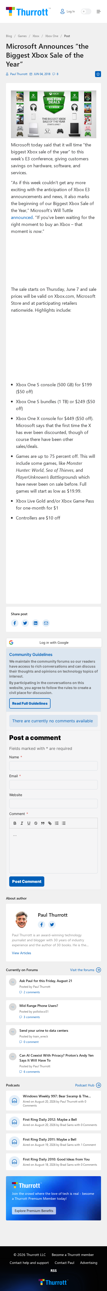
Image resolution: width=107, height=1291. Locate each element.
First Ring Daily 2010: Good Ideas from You (56, 1159)
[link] (70, 823)
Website (15, 795)
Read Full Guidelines (30, 703)
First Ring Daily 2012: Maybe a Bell (50, 1119)
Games (22, 36)
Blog (9, 36)
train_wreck (40, 1036)
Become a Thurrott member (73, 1254)
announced (22, 217)
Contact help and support (29, 1262)
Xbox (36, 36)
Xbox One (51, 36)
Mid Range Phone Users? (38, 1005)
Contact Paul (64, 1262)
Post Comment (26, 881)
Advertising (88, 1262)
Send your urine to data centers (43, 1030)
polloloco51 (41, 1011)
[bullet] (63, 823)
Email (15, 776)
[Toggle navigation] (97, 11)
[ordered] (56, 823)
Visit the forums (82, 969)
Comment (18, 814)
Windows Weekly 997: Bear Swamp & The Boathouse (55, 1096)
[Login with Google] (54, 642)
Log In (71, 11)
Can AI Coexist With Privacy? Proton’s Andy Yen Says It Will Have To (56, 1058)
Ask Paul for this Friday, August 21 (45, 980)
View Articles (21, 952)
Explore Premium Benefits (34, 1210)
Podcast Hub (84, 1085)
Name (15, 757)
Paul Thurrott (18, 74)
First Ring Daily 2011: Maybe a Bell (49, 1139)
